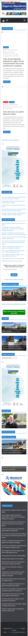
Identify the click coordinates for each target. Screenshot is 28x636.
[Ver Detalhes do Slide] (14, 327)
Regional (6, 102)
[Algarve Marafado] (3, 21)
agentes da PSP (7, 52)
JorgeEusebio (15, 50)
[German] (12, 2)
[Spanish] (20, 2)
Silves (4, 108)
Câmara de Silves (8, 107)
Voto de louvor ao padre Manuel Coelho (13, 113)
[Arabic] (2, 2)
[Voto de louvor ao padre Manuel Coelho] (14, 93)
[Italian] (14, 2)
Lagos (16, 54)
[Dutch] (6, 2)
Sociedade (6, 47)
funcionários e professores (9, 54)
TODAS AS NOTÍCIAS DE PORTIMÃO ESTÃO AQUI (14, 304)
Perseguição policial (7, 56)
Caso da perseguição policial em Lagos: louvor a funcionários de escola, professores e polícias (13, 62)
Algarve (13, 52)
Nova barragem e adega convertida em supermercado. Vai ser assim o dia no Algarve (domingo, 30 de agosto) (13, 229)
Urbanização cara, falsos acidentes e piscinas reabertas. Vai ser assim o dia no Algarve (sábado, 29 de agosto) (13, 573)
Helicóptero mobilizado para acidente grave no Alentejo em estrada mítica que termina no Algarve (14, 523)
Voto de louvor (15, 56)
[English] (8, 2)
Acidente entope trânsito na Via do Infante (12, 261)
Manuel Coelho (15, 107)
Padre (21, 107)
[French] (10, 2)
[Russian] (18, 2)
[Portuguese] (16, 2)
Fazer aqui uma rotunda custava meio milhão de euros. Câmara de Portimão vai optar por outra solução (13, 242)
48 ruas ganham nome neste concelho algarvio (13, 258)
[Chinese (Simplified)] (4, 2)
